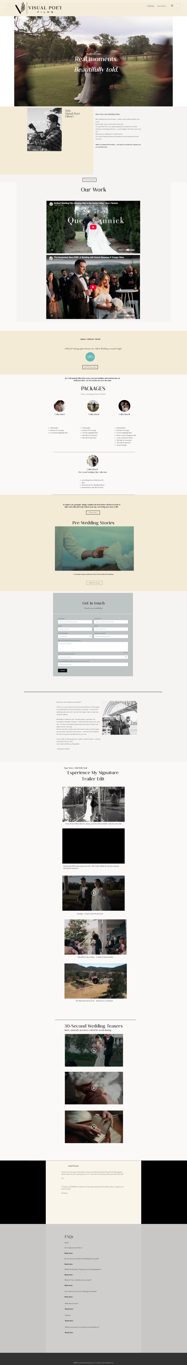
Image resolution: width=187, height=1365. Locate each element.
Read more (69, 1253)
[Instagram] (172, 6)
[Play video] (93, 893)
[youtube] (178, 6)
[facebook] (175, 6)
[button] (170, 104)
